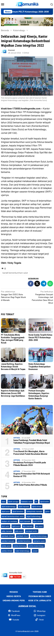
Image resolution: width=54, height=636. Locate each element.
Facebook (16, 611)
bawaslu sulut (26, 501)
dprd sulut (6, 511)
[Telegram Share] (44, 283)
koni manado (25, 521)
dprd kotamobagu (9, 506)
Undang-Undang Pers (14, 600)
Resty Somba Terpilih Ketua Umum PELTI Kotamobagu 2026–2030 (40, 337)
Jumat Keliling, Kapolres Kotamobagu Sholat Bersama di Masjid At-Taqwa (13, 366)
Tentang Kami (40, 591)
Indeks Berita (13, 596)
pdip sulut (19, 531)
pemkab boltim (31, 531)
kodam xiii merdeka (9, 521)
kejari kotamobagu (34, 516)
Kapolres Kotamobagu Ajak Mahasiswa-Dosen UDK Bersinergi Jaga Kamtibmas (13, 393)
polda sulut (6, 546)
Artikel (16, 438)
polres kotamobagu (36, 546)
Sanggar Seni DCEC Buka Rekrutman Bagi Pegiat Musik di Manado (13, 295)
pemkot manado (8, 541)
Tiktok (41, 619)
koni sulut (5, 526)
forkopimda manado (34, 511)
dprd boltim (44, 501)
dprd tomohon (18, 511)
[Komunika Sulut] (27, 3)
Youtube (15, 619)
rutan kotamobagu (22, 550)
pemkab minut (22, 536)
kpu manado (28, 526)
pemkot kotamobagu (39, 536)
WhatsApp (41, 611)
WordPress (15, 615)
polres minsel (7, 550)
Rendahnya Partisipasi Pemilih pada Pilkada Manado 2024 (29, 463)
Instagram (41, 615)
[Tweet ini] (37, 283)
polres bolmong (20, 546)
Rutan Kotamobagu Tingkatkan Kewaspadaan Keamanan (40, 366)
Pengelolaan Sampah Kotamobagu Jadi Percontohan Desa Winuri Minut (42, 297)
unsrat (35, 550)
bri (36, 501)
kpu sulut (39, 526)
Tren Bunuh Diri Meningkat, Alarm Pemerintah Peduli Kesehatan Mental (30, 452)
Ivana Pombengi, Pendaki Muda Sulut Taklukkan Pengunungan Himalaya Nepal (31, 441)
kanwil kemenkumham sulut (15, 272)
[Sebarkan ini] (31, 283)
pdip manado (7, 531)
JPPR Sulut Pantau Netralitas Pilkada (30, 485)
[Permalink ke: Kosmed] (4, 51)
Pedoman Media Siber (40, 596)
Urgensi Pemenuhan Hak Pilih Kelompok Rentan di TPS (31, 475)
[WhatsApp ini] (50, 283)
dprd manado (24, 506)
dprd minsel (36, 506)
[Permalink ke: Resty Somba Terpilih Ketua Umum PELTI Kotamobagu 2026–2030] (41, 325)
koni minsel (37, 521)
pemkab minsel (8, 536)
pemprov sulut (39, 541)
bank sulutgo (13, 501)
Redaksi (14, 591)
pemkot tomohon (24, 541)
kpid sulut (16, 526)
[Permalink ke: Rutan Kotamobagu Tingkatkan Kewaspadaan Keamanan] (41, 355)
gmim (47, 511)
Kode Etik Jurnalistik (39, 600)
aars (3, 501)
